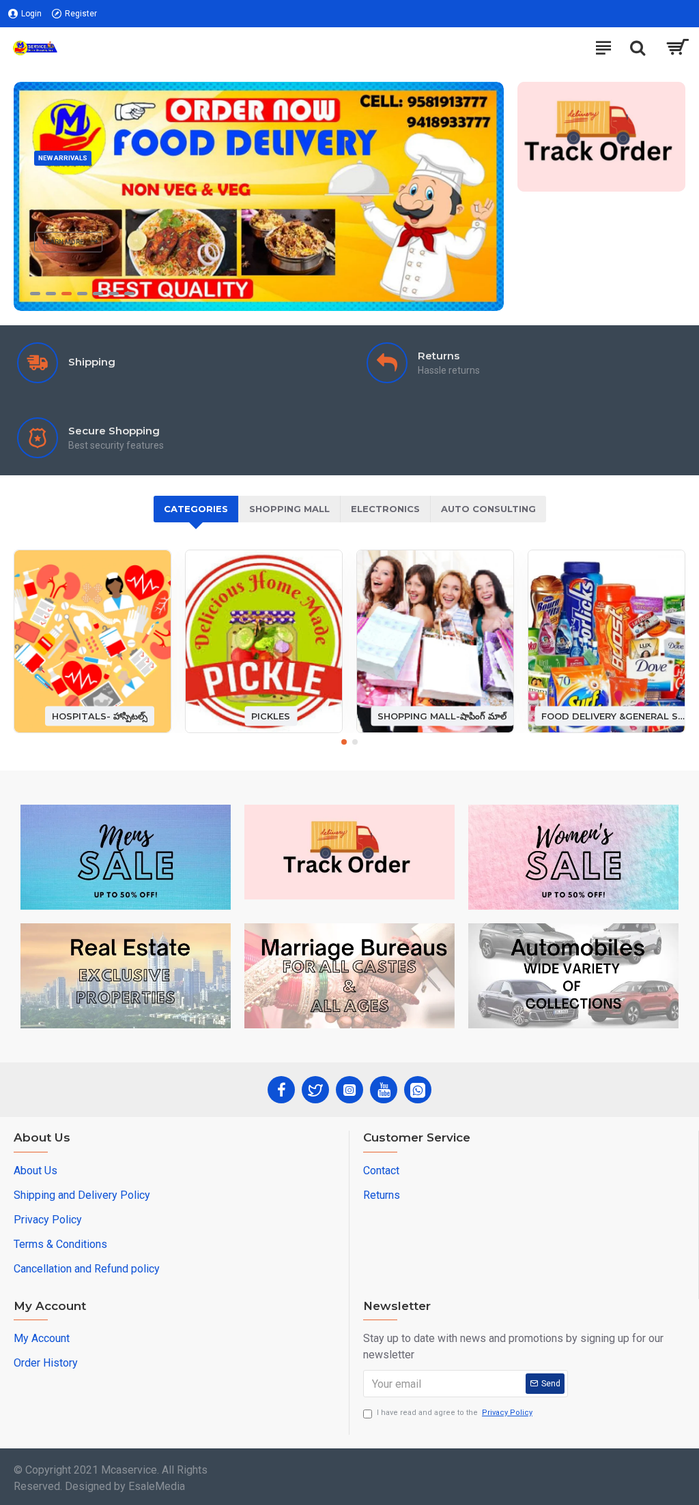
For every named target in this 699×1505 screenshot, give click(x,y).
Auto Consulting (488, 508)
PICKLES (270, 715)
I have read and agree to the (454, 1412)
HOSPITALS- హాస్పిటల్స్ (99, 715)
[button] (344, 742)
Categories (196, 508)
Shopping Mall (289, 508)
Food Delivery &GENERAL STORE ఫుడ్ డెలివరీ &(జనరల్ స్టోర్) (613, 715)
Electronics (385, 508)
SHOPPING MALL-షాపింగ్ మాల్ (442, 715)
